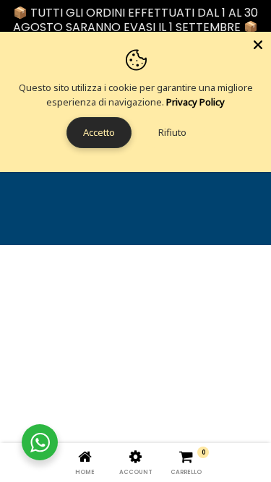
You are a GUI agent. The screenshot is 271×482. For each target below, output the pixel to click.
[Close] (258, 45)
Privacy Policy (195, 101)
